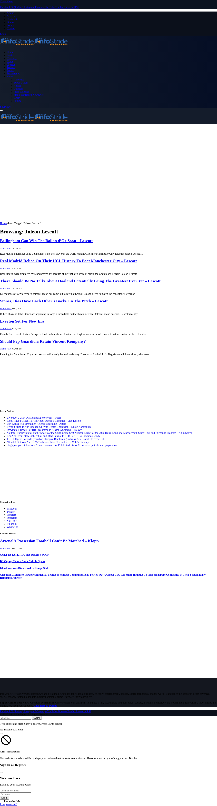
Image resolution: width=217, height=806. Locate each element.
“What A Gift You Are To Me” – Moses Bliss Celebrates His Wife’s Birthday (48, 442)
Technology (13, 73)
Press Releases (21, 91)
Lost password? (8, 804)
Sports (10, 70)
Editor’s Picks (21, 82)
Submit (36, 718)
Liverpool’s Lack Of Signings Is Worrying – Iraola (34, 417)
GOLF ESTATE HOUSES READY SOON (24, 554)
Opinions (18, 88)
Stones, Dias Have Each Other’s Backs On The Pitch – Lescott (54, 301)
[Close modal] (1, 733)
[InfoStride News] (34, 46)
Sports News (6, 248)
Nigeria (11, 64)
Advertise (12, 16)
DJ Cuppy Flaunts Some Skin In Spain (22, 561)
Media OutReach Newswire (29, 94)
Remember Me (12, 801)
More (10, 76)
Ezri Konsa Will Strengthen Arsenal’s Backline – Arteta (36, 423)
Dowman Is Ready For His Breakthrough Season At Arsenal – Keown (44, 429)
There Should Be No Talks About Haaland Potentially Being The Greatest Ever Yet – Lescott (80, 281)
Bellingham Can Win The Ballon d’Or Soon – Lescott (46, 241)
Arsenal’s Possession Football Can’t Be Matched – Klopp (49, 541)
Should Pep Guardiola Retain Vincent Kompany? (43, 341)
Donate (11, 22)
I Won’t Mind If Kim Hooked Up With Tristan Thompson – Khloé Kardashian (49, 426)
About (10, 13)
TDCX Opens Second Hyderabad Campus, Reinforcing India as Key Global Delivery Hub (55, 439)
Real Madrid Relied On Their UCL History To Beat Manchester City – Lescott (68, 261)
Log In (4, 798)
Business (11, 55)
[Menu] (1, 110)
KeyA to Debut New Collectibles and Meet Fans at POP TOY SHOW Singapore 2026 (53, 436)
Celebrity (12, 58)
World (17, 97)
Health (17, 85)
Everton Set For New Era (22, 321)
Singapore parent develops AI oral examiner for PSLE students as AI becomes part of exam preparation (62, 445)
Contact (11, 28)
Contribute (12, 19)
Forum (10, 25)
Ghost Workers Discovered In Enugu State (24, 568)
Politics (11, 67)
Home (10, 52)
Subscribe (5, 106)
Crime (10, 61)
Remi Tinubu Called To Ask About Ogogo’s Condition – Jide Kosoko (44, 420)
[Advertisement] (108, 149)
